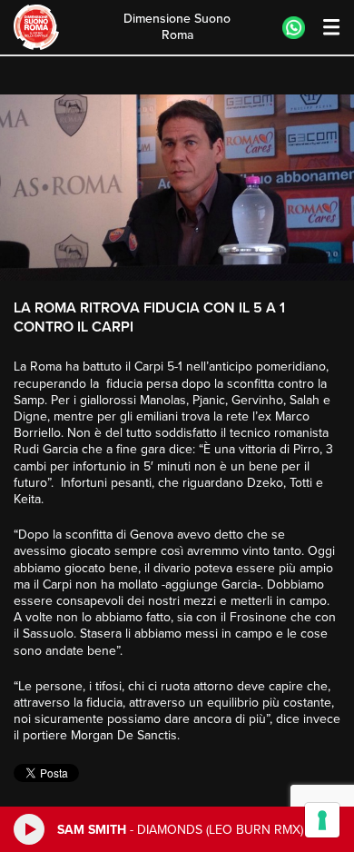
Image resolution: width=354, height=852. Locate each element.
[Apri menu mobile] (322, 27)
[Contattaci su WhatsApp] (293, 27)
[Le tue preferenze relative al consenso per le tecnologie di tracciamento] (322, 820)
